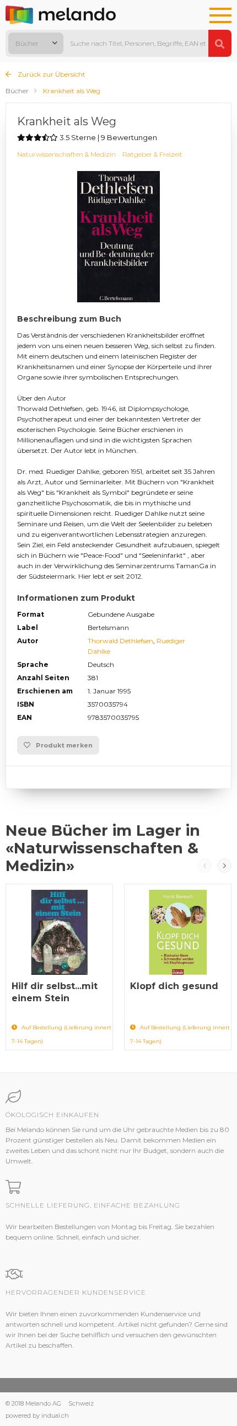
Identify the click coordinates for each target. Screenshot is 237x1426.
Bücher (17, 91)
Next (224, 865)
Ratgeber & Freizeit (152, 154)
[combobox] (35, 43)
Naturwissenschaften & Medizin (66, 154)
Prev (204, 865)
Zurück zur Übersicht (50, 74)
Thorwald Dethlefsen (120, 641)
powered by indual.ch (37, 1415)
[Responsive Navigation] (220, 16)
